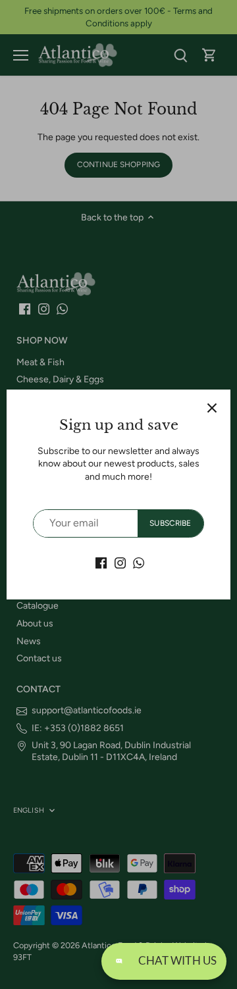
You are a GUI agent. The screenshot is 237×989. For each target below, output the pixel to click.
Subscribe (170, 523)
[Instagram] (120, 562)
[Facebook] (101, 562)
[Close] (212, 407)
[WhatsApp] (138, 562)
